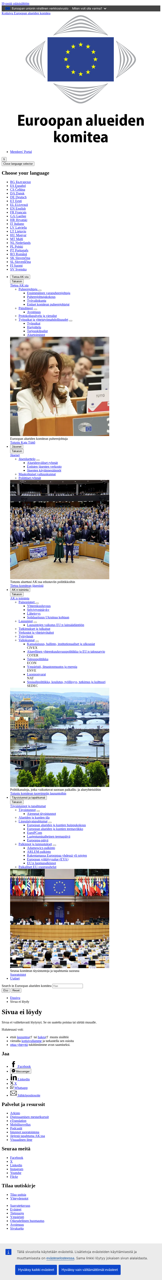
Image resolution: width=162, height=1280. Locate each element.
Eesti (16, 201)
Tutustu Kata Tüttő (22, 442)
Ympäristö (17, 1217)
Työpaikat (33, 323)
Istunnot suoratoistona (24, 1132)
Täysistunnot (27, 810)
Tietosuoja (17, 1213)
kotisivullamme (32, 1041)
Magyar (18, 235)
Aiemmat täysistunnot (41, 813)
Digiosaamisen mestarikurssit (29, 1117)
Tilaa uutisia (18, 1194)
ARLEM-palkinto (39, 851)
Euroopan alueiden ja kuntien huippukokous (56, 825)
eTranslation (18, 1120)
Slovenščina (20, 262)
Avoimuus (34, 312)
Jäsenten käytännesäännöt (44, 470)
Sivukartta (17, 1228)
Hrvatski (18, 220)
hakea (42, 1037)
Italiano (17, 224)
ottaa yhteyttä (19, 1044)
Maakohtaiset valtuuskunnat (37, 474)
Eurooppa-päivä (37, 840)
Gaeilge (18, 216)
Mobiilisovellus (20, 1124)
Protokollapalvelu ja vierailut (38, 316)
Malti (16, 239)
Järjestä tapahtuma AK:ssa (27, 1136)
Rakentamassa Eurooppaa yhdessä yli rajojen (57, 855)
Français (18, 212)
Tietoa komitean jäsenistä (26, 585)
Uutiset (15, 978)
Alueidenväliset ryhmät (42, 463)
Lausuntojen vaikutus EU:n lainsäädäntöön (55, 625)
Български (20, 182)
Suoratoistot (18, 974)
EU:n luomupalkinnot (41, 863)
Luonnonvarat (36, 674)
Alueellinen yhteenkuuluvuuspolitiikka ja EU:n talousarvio (66, 651)
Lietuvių (18, 231)
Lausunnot (26, 621)
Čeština (17, 189)
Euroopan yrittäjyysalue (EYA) (47, 859)
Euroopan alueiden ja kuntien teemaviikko (55, 829)
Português (19, 250)
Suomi (16, 265)
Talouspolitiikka (37, 659)
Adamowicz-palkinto (41, 848)
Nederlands (20, 243)
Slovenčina (20, 258)
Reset (16, 990)
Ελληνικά (19, 205)
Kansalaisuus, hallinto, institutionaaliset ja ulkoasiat (61, 644)
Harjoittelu (34, 327)
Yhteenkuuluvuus (39, 606)
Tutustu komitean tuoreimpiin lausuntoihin (38, 793)
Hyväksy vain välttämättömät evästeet (90, 1270)
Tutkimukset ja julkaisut (34, 628)
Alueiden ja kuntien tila (34, 817)
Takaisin (17, 281)
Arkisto (15, 1113)
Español (18, 186)
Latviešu (18, 227)
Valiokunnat (27, 640)
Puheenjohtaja (28, 289)
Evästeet (15, 1209)
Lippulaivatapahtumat (33, 821)
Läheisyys (33, 613)
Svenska (18, 269)
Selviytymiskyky (38, 609)
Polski (16, 246)
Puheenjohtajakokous (41, 297)
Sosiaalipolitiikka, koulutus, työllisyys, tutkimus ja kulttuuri (66, 682)
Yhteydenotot (19, 1198)
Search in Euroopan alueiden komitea (26, 986)
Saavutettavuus (20, 1205)
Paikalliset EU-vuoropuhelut (37, 867)
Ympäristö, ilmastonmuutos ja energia (52, 667)
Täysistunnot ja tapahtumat (28, 797)
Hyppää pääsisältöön (15, 3)
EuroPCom (34, 832)
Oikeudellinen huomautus (27, 1221)
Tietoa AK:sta (20, 277)
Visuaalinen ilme (21, 1139)
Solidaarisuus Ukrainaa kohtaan (48, 617)
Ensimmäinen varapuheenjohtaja (48, 293)
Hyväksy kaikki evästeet (36, 1270)
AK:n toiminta (20, 589)
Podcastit (16, 1128)
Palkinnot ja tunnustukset (35, 844)
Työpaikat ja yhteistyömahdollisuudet (43, 319)
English (18, 208)
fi (4, 159)
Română (18, 254)
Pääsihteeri (26, 308)
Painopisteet (27, 602)
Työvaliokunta (36, 300)
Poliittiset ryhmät (30, 478)
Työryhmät (26, 636)
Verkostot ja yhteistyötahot (36, 632)
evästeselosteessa (60, 1258)
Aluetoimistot (36, 335)
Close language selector (18, 163)
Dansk (17, 193)
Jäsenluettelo (27, 459)
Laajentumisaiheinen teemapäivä (48, 836)
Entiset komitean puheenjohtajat (48, 304)
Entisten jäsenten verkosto (44, 466)
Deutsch (18, 197)
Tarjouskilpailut (37, 331)
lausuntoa (23, 1037)
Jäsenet (17, 446)
